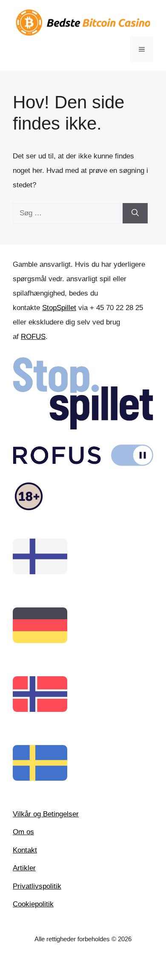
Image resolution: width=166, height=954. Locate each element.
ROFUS (33, 337)
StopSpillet (59, 308)
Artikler (24, 868)
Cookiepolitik (33, 904)
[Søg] (135, 213)
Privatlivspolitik (37, 886)
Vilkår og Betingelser (46, 814)
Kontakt (25, 850)
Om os (23, 832)
